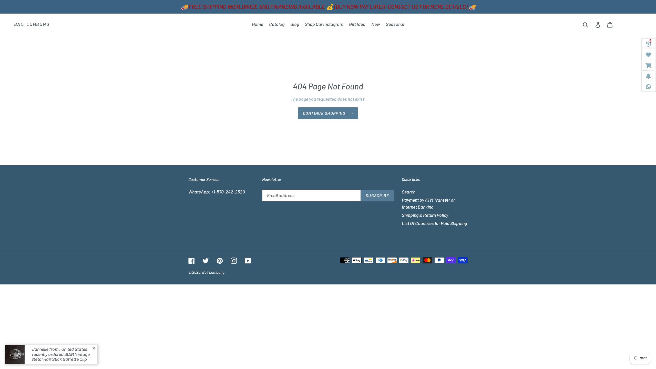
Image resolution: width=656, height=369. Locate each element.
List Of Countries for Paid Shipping (434, 223)
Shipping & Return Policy (425, 215)
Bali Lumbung (32, 24)
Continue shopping (324, 113)
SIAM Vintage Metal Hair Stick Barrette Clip (61, 356)
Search (408, 191)
